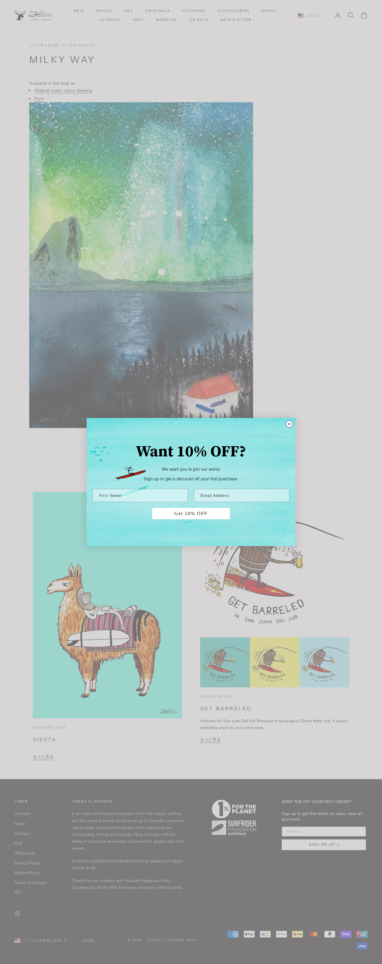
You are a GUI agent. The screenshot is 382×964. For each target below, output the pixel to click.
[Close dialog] (289, 424)
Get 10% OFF (191, 513)
